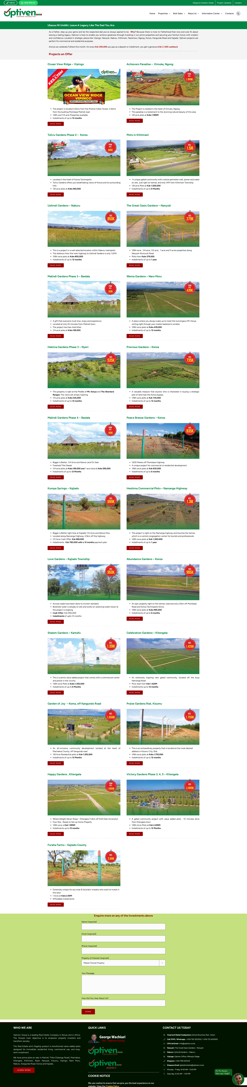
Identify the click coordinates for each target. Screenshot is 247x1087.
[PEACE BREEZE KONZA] (163, 423)
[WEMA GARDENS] (163, 282)
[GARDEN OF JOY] (84, 709)
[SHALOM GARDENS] (84, 638)
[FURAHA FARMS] (84, 850)
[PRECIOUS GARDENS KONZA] (163, 352)
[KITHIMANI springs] (163, 140)
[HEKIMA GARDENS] (84, 352)
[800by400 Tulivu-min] (84, 140)
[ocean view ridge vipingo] (84, 70)
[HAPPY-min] (84, 780)
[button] (238, 13)
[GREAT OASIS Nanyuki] (163, 211)
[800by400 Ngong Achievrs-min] (163, 70)
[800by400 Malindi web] (84, 282)
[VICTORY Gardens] (163, 780)
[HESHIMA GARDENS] (163, 494)
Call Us (12, 3)
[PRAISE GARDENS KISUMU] (163, 709)
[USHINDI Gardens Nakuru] (84, 211)
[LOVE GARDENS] (84, 564)
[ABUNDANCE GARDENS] (163, 564)
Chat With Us (29, 3)
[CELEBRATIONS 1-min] (163, 638)
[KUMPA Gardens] (84, 494)
